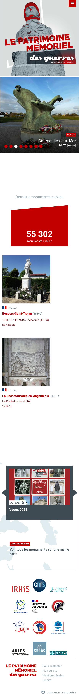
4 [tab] (20, 146)
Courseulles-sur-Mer (57, 141)
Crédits (46, 680)
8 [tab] (40, 146)
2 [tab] (10, 146)
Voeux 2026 (18, 509)
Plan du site (49, 671)
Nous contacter (52, 666)
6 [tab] (30, 146)
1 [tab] (5, 146)
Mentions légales (53, 676)
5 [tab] (25, 146)
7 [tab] (35, 146)
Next (75, 492)
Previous (4, 492)
